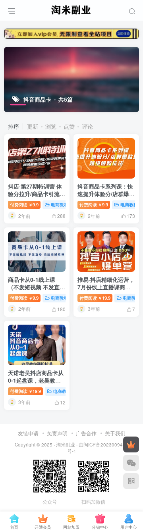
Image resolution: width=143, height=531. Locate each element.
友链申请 (28, 433)
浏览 (50, 126)
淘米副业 (65, 444)
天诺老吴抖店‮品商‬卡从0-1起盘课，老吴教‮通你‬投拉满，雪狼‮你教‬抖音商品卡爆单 (36, 384)
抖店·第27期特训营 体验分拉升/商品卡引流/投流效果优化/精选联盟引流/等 (36, 198)
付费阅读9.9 (24, 204)
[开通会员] (131, 444)
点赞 (69, 126)
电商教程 (59, 204)
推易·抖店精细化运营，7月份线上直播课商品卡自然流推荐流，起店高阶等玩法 (106, 291)
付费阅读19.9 (94, 297)
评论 (87, 126)
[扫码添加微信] (131, 463)
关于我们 (115, 433)
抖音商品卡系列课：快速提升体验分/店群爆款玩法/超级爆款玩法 (106, 194)
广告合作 (86, 433)
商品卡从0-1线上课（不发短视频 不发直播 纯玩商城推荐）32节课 (36, 287)
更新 (32, 126)
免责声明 (57, 433)
